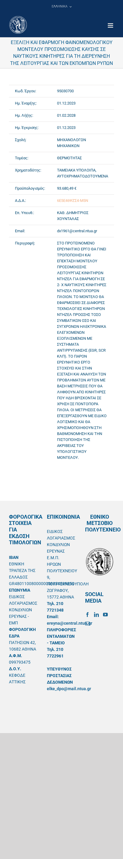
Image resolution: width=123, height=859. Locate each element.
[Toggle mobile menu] (111, 25)
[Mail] (87, 623)
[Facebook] (87, 614)
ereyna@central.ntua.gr (69, 623)
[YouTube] (105, 614)
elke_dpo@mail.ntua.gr (69, 688)
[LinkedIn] (96, 614)
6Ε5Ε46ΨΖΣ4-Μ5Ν (72, 200)
